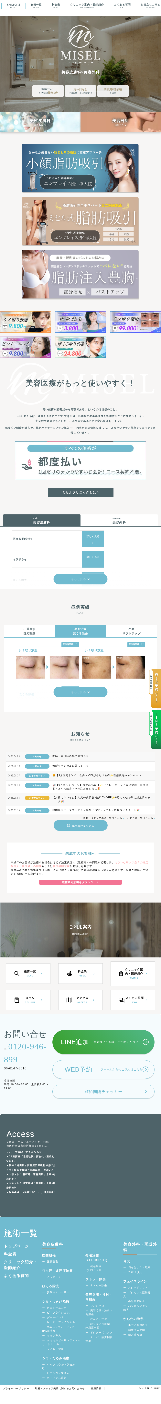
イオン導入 (54, 1335)
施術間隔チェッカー (103, 1091)
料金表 (56, 5)
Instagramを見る (83, 825)
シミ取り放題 (55, 1349)
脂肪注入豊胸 (136, 1329)
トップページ (16, 1246)
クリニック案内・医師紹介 (87, 5)
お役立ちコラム (150, 5)
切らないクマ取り (139, 1267)
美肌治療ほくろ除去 (80, 631)
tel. (25, 1053)
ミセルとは (13, 5)
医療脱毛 (52, 1261)
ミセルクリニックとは (79, 492)
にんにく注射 (98, 1319)
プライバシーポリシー (16, 1388)
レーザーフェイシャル (61, 1322)
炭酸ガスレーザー (58, 1292)
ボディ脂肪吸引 (138, 1325)
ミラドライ (54, 1277)
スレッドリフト (138, 1287)
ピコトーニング (57, 1307)
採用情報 (96, 1388)
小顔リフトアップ (132, 631)
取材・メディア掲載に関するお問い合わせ (60, 1388)
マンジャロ (97, 1305)
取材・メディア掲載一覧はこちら (103, 818)
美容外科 (120, 120)
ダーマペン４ (55, 1317)
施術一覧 (36, 5)
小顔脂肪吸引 (136, 1301)
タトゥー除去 (98, 1285)
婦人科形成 (135, 1334)
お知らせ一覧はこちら (140, 818)
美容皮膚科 (40, 120)
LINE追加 (101, 1041)
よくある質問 (122, 5)
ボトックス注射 (57, 1377)
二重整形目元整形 (29, 631)
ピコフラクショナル (59, 1312)
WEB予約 (104, 1069)
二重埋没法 (135, 1272)
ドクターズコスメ (101, 1332)
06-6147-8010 (15, 1068)
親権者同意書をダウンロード (80, 882)
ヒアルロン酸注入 (58, 1373)
